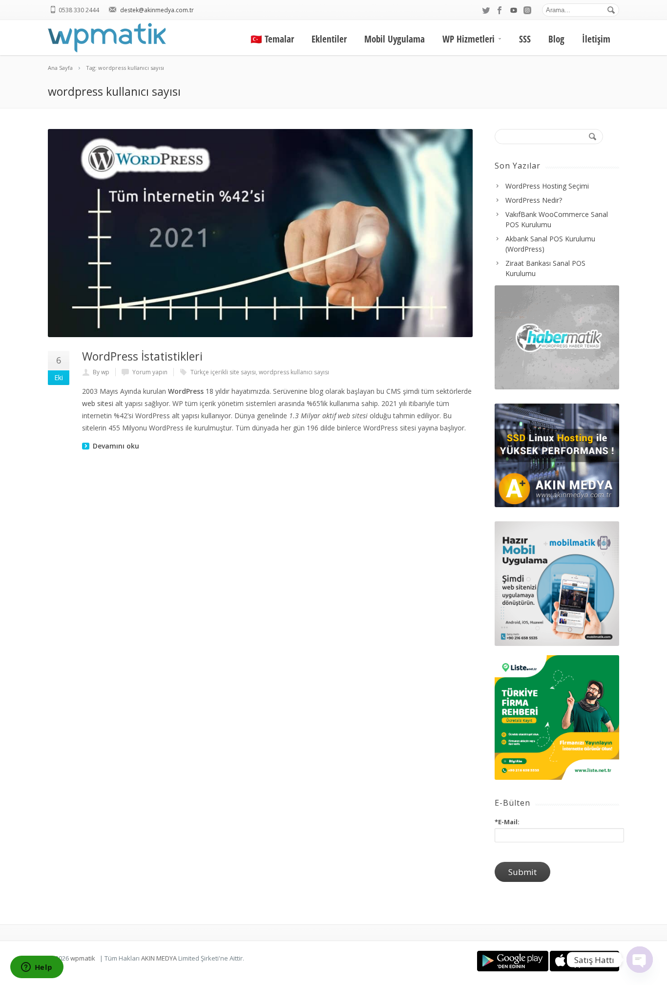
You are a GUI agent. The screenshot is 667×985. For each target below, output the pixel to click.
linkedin (527, 10)
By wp (101, 372)
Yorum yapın (149, 372)
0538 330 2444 (79, 10)
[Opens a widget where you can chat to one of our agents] (36, 968)
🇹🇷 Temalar (272, 39)
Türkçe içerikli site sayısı (223, 372)
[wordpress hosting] (557, 504)
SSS (525, 39)
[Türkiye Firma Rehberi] (557, 777)
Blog (556, 39)
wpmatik (82, 958)
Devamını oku (116, 445)
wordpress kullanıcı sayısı (294, 372)
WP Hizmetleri (468, 39)
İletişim (596, 39)
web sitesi (97, 403)
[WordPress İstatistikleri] (260, 233)
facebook (500, 10)
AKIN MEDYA (159, 958)
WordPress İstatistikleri (142, 356)
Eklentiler (329, 39)
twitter (486, 10)
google (514, 10)
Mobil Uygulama (394, 39)
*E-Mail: (507, 821)
